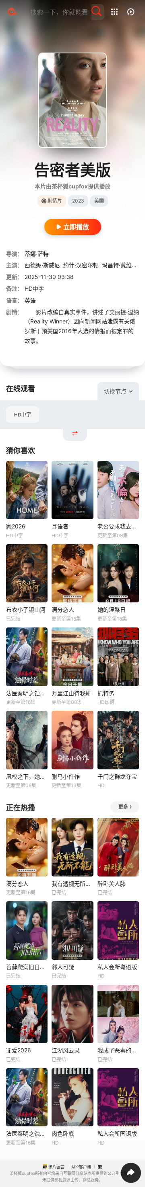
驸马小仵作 (66, 776)
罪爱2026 (18, 1050)
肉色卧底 (63, 1133)
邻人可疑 (63, 966)
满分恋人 (63, 609)
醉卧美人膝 (111, 883)
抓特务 (105, 693)
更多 (123, 807)
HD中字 (22, 415)
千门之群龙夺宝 (117, 776)
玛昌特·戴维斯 (119, 265)
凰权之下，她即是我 (27, 776)
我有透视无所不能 (72, 883)
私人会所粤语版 (117, 966)
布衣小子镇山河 (26, 609)
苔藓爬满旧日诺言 (27, 966)
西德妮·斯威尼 (42, 265)
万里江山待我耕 (71, 693)
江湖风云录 (66, 1050)
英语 (30, 300)
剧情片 (55, 201)
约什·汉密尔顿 (81, 265)
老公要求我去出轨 (118, 526)
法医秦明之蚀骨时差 (27, 693)
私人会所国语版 (117, 1133)
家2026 (15, 526)
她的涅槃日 (111, 609)
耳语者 (60, 526)
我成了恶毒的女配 (118, 1050)
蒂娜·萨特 (37, 253)
